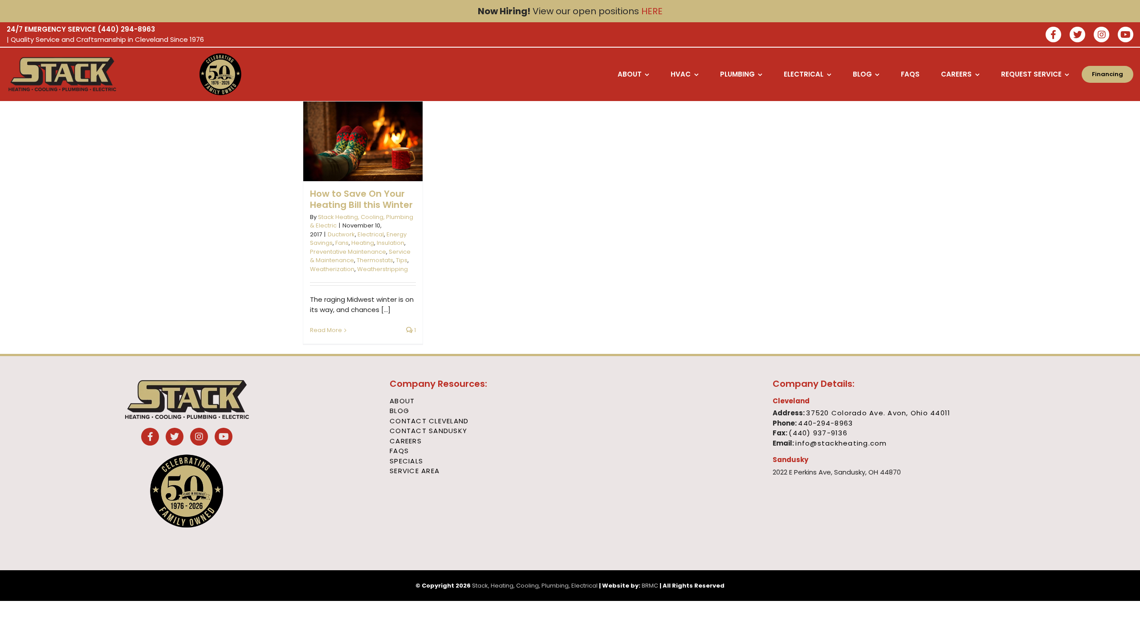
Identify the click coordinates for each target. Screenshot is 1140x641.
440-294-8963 (825, 423)
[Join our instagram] (1101, 35)
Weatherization (332, 269)
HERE (652, 11)
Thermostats (375, 260)
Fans (342, 243)
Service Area (415, 470)
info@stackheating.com (841, 443)
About (402, 401)
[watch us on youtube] (1125, 35)
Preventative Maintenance (348, 251)
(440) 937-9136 (818, 433)
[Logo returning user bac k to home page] (91, 74)
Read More (326, 330)
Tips (401, 260)
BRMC (650, 585)
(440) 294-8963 (126, 29)
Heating (362, 243)
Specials (406, 461)
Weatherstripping (382, 269)
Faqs (399, 450)
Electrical (371, 234)
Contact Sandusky (428, 430)
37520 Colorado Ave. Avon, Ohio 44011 (878, 413)
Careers (406, 441)
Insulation (390, 243)
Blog (399, 410)
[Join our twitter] (1077, 35)
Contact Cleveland (429, 421)
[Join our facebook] (1053, 35)
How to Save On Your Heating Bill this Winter (361, 199)
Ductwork (341, 234)
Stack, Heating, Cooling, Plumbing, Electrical (535, 585)
